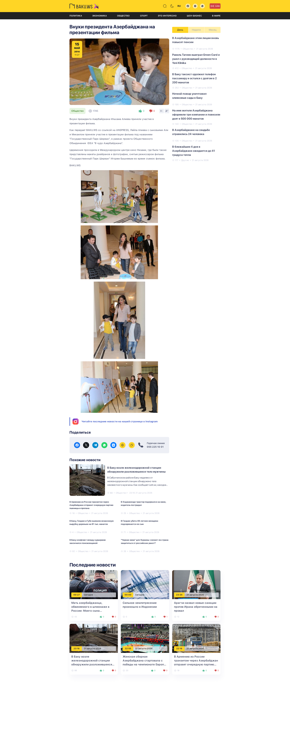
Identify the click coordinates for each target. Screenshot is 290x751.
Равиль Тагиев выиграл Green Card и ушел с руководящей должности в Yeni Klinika (196, 58)
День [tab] (180, 29)
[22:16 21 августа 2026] (196, 638)
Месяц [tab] (212, 29)
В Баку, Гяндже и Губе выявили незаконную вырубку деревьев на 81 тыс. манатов (91, 522)
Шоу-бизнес (194, 15)
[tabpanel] (196, 99)
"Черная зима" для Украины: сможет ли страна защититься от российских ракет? (144, 541)
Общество (123, 15)
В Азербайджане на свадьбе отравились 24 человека (191, 132)
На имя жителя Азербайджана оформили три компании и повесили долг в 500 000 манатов (196, 114)
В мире (216, 15)
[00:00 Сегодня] (145, 584)
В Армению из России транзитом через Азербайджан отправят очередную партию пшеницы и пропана (91, 505)
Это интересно (167, 15)
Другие (185, 160)
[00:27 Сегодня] (93, 584)
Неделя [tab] (196, 29)
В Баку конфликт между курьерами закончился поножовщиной (87, 541)
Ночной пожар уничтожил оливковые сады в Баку (189, 95)
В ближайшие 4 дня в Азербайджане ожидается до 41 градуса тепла (193, 150)
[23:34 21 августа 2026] (196, 584)
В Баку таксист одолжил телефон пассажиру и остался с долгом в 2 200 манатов (194, 78)
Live (217, 6)
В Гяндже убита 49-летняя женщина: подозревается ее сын (139, 522)
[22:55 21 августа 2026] (145, 638)
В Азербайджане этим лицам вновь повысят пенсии (195, 40)
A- (161, 111)
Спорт (144, 15)
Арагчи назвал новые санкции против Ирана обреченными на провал (195, 606)
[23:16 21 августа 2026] (93, 638)
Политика (75, 15)
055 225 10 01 (155, 446)
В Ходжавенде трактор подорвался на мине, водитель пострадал (143, 503)
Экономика (99, 15)
